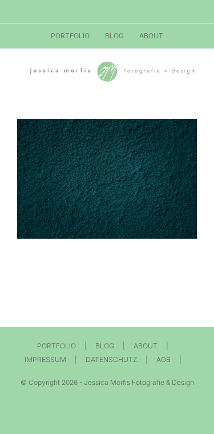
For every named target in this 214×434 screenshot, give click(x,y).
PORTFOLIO (56, 345)
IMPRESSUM (45, 359)
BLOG (104, 345)
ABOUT (146, 345)
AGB (163, 359)
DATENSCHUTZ (111, 359)
